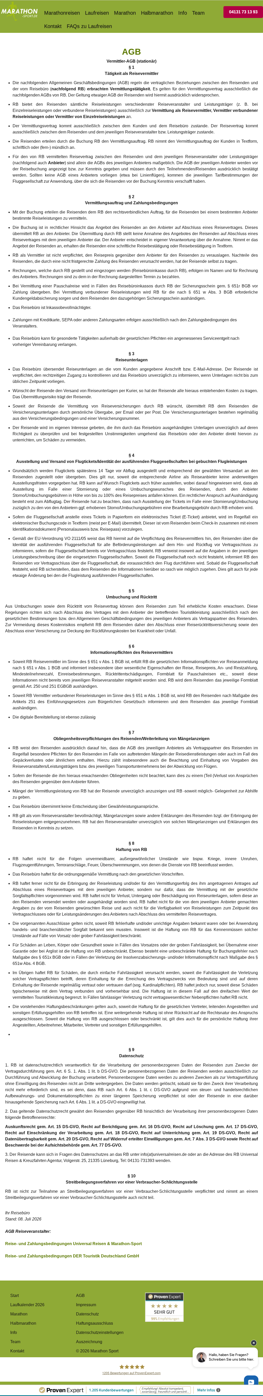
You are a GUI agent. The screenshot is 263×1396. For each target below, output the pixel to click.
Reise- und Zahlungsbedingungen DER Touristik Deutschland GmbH (72, 1256)
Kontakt (53, 26)
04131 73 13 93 (243, 12)
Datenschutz (87, 1314)
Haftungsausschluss (94, 1323)
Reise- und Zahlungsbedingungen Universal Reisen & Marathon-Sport (73, 1244)
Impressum (86, 1305)
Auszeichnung (89, 1342)
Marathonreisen (62, 13)
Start (14, 1295)
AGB (80, 1295)
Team (198, 13)
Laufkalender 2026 (27, 1305)
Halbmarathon (157, 13)
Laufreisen (97, 13)
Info (182, 13)
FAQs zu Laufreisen (89, 26)
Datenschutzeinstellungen (100, 1332)
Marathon (125, 13)
